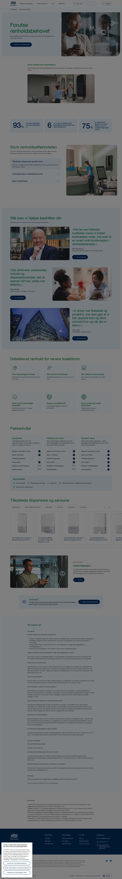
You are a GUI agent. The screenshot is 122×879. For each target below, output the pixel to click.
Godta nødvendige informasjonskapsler (17, 867)
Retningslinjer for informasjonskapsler (20, 859)
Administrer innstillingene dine (16, 872)
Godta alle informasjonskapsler (17, 863)
